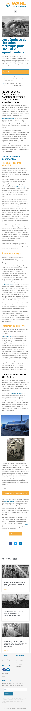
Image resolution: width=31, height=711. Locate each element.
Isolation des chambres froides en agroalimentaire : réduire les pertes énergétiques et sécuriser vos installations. (15, 643)
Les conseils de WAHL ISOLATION (14, 86)
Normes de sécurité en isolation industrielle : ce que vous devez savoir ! (14, 584)
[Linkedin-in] (8, 669)
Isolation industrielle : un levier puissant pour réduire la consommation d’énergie (14, 613)
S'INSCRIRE (8, 694)
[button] (15, 11)
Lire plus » (6, 589)
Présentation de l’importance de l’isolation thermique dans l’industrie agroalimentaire (14, 79)
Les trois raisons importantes (12, 83)
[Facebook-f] (4, 669)
